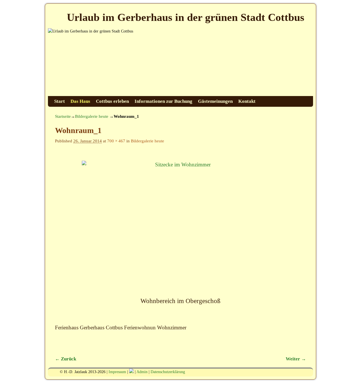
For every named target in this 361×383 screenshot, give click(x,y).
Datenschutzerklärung (168, 372)
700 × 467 (116, 141)
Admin (142, 372)
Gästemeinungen (215, 101)
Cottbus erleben (112, 101)
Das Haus (80, 101)
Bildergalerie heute (91, 116)
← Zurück (65, 359)
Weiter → (296, 359)
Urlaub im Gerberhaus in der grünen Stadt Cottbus (185, 17)
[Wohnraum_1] (180, 227)
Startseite (63, 116)
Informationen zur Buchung (163, 101)
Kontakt (247, 101)
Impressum (117, 372)
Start (59, 101)
